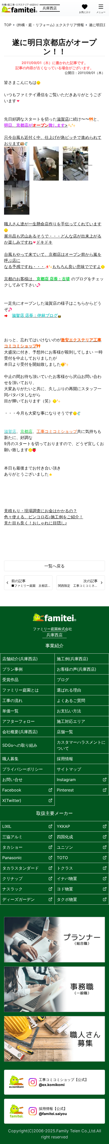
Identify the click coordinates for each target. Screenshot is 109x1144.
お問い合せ (12, 779)
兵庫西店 (50, 8)
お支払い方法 (69, 710)
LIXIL (6, 826)
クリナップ (12, 878)
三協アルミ (12, 836)
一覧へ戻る (54, 565)
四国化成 (65, 836)
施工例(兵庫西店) (72, 658)
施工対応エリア (71, 721)
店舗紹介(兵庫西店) (20, 658)
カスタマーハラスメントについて (81, 745)
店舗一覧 (65, 731)
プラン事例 (12, 669)
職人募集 (10, 758)
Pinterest (65, 790)
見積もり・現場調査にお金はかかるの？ (40, 510)
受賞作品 (10, 679)
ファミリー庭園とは (20, 690)
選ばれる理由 (69, 690)
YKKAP (63, 826)
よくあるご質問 (71, 700)
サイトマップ (69, 769)
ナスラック (12, 888)
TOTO (62, 857)
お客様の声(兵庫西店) (76, 669)
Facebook (11, 790)
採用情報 (65, 758)
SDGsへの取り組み (19, 745)
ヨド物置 (65, 888)
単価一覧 (10, 710)
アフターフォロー (18, 721)
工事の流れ (12, 700)
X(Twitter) (11, 800)
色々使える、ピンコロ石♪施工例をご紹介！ (43, 516)
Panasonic (12, 857)
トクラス (65, 868)
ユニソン (65, 847)
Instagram (66, 779)
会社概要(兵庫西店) (20, 731)
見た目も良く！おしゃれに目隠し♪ (35, 522)
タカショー (12, 847)
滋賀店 (63, 119)
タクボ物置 (67, 899)
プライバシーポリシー (22, 769)
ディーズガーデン (18, 899)
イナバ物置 (67, 878)
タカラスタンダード (20, 868)
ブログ (63, 679)
